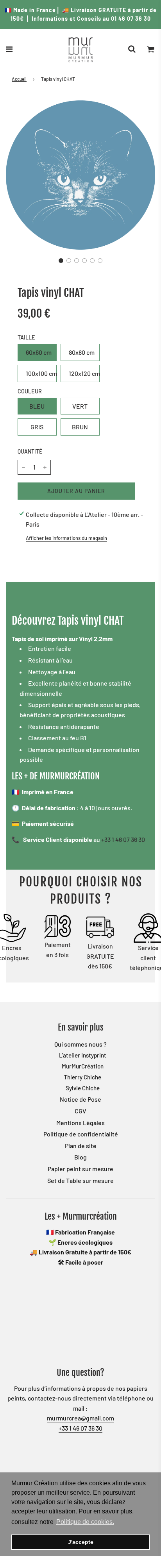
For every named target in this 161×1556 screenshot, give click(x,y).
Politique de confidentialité (80, 1134)
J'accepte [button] (80, 1542)
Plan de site (81, 1145)
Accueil (19, 79)
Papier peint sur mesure (80, 1168)
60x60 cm (39, 352)
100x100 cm (41, 373)
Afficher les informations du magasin (66, 538)
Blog (80, 1157)
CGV (80, 1111)
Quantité (30, 451)
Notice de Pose (80, 1099)
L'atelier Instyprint (82, 1055)
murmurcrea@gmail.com (80, 1418)
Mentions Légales (80, 1122)
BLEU (37, 406)
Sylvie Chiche (83, 1088)
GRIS (36, 427)
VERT (80, 406)
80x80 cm (82, 352)
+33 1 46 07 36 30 (123, 839)
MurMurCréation (83, 1066)
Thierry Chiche (82, 1077)
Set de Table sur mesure (80, 1180)
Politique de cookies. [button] (85, 1521)
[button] (61, 260)
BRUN (80, 427)
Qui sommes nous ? (80, 1044)
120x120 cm (84, 373)
